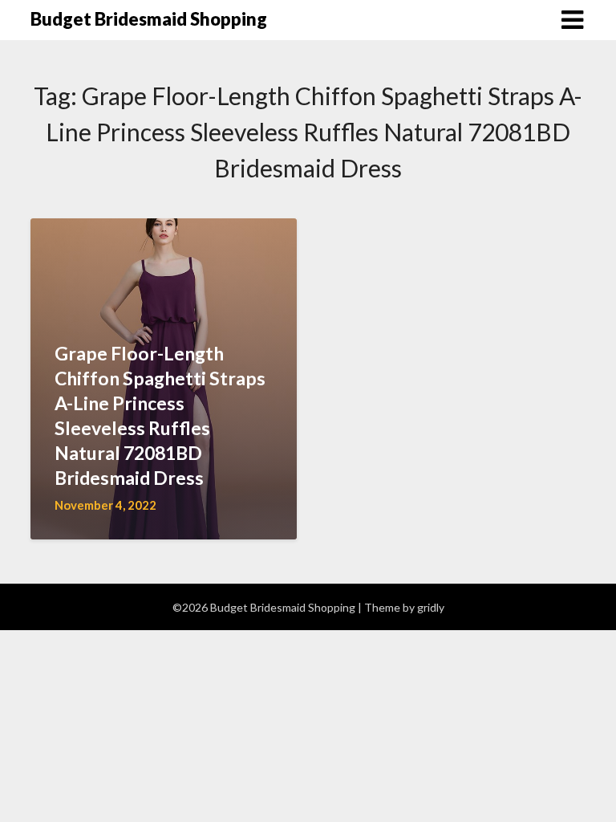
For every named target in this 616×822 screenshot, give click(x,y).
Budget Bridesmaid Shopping (148, 19)
